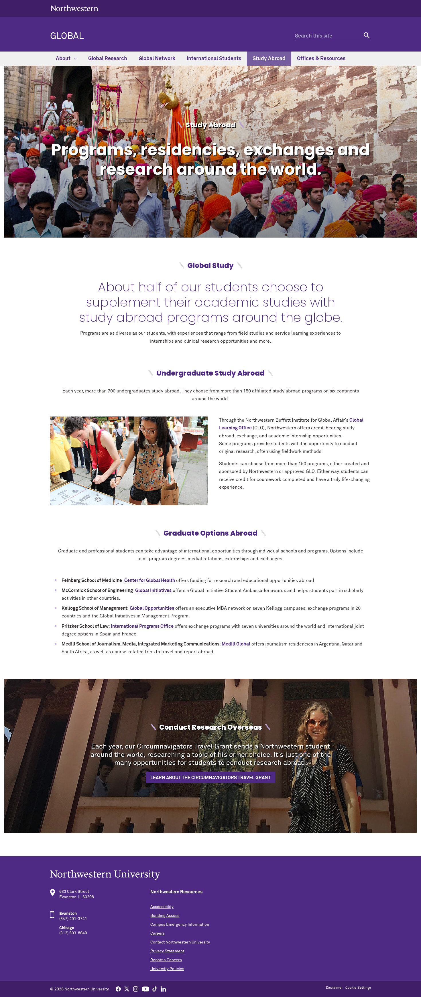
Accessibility (162, 907)
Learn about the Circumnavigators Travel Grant (210, 777)
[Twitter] (126, 988)
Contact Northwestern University (180, 942)
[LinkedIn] (163, 988)
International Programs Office (142, 626)
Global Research (107, 58)
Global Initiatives (153, 590)
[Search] (366, 36)
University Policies (167, 969)
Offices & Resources (321, 58)
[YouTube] (145, 988)
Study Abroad (269, 58)
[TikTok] (154, 988)
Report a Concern (166, 960)
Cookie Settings (358, 988)
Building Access (164, 916)
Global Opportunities (152, 608)
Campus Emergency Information (179, 925)
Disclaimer (334, 988)
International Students (214, 58)
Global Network (157, 58)
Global (67, 36)
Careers (157, 933)
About (64, 58)
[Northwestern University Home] (74, 8)
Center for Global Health (149, 580)
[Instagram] (135, 988)
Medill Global (236, 644)
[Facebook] (118, 988)
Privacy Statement (167, 951)
